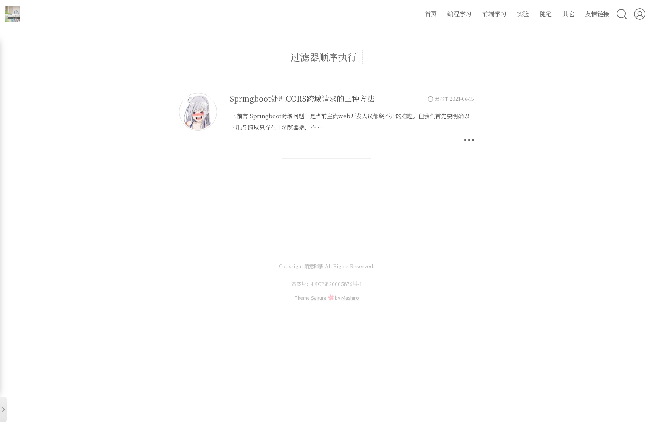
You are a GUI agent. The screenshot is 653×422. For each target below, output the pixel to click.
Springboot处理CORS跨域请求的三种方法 (301, 98)
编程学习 (459, 13)
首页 (431, 13)
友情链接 (597, 13)
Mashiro (350, 297)
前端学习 (494, 13)
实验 (523, 13)
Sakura (318, 297)
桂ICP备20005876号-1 (336, 284)
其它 (568, 13)
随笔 (546, 13)
